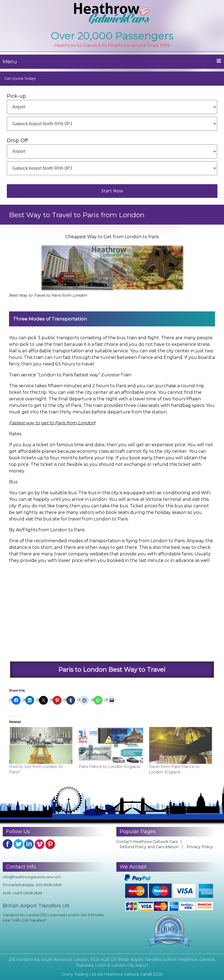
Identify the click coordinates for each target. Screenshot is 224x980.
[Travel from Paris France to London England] (181, 745)
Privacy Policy (200, 846)
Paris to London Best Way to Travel (112, 669)
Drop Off (17, 141)
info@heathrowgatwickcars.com (32, 877)
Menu (10, 62)
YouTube (40, 844)
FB (8, 844)
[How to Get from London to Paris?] (41, 745)
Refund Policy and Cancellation (149, 846)
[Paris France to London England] (111, 745)
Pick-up (16, 96)
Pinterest (50, 844)
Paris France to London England (109, 766)
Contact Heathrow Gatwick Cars (147, 841)
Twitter (18, 844)
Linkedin (29, 844)
